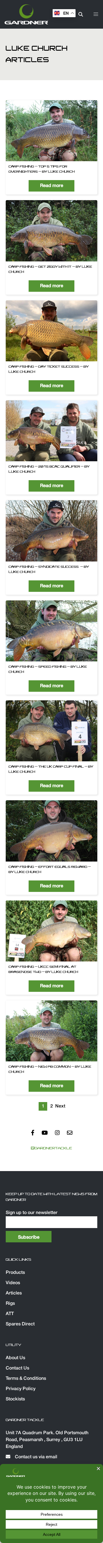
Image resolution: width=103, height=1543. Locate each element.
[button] (96, 14)
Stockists (15, 1399)
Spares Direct (20, 1324)
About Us (15, 1358)
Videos (13, 1283)
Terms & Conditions (26, 1379)
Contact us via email (35, 1457)
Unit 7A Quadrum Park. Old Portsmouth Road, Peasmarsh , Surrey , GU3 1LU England (47, 1440)
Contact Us (17, 1368)
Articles (14, 1293)
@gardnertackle (51, 1148)
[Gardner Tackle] (26, 14)
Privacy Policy (20, 1389)
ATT (10, 1314)
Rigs (10, 1304)
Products (15, 1273)
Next (60, 1106)
